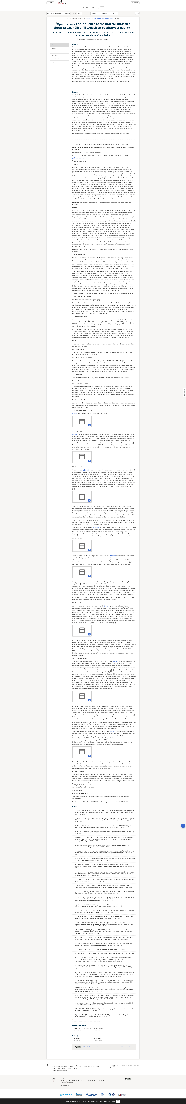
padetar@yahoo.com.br (79, 158)
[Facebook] (66, 1085)
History (54, 62)
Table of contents (56, 13)
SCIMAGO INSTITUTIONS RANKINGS (97, 39)
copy (117, 18)
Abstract (94, 13)
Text (53, 51)
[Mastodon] (63, 1085)
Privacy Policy (110, 1101)
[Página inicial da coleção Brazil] (53, 1082)
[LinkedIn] (65, 1085)
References (55, 55)
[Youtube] (68, 1085)
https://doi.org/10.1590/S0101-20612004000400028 (99, 18)
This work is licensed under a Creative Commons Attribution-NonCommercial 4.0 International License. (108, 1047)
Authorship (82, 39)
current (74, 13)
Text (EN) (104, 13)
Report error (184, 392)
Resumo (54, 48)
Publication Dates (56, 58)
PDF (113, 13)
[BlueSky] (61, 1085)
